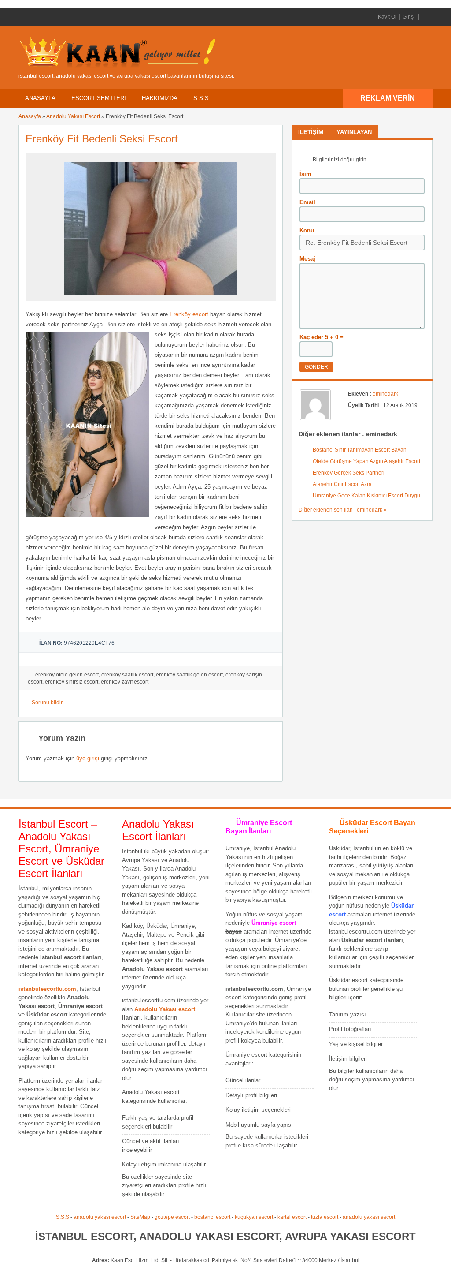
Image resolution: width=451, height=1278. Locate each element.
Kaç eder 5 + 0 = (321, 337)
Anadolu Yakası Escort (73, 116)
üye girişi (87, 758)
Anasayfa (40, 98)
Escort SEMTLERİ (98, 98)
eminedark (385, 394)
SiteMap (140, 1217)
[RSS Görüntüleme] (425, 16)
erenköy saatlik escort (127, 675)
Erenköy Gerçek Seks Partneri (348, 473)
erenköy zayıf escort (124, 682)
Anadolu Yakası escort (164, 1009)
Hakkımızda (159, 98)
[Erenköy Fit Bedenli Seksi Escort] (150, 297)
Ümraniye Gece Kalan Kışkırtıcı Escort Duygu (366, 496)
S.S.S (201, 98)
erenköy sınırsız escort (71, 682)
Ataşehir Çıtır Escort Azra (342, 484)
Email (307, 202)
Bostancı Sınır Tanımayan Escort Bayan (360, 450)
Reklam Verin (387, 98)
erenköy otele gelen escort (67, 675)
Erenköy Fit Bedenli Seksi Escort (102, 139)
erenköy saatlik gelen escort (189, 675)
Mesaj (307, 258)
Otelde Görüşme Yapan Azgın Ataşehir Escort (366, 461)
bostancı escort (212, 1217)
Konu (306, 230)
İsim (305, 174)
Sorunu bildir (47, 702)
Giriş (408, 17)
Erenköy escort (189, 314)
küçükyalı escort (254, 1217)
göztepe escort (172, 1217)
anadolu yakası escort (100, 1217)
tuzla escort (324, 1217)
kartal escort (292, 1217)
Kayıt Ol (387, 17)
